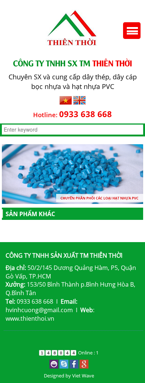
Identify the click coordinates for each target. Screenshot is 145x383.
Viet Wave (83, 375)
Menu (132, 30)
